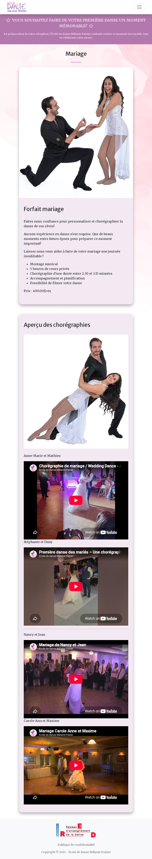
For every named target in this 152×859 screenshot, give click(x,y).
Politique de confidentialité (76, 845)
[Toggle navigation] (139, 7)
